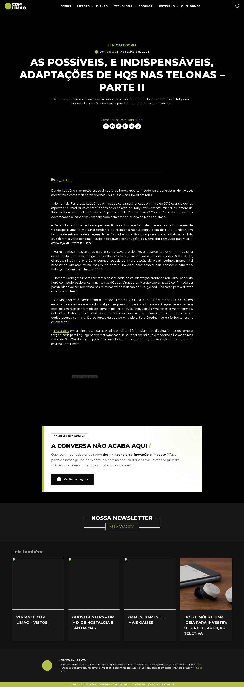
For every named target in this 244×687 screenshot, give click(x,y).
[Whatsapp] (106, 126)
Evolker (170, 685)
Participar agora (76, 479)
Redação (110, 51)
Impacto (83, 6)
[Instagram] (138, 126)
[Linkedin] (125, 126)
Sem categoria (122, 45)
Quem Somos (191, 6)
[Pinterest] (132, 126)
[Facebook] (112, 126)
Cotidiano (167, 6)
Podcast (146, 6)
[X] (119, 126)
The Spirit (61, 330)
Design (66, 6)
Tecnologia (123, 6)
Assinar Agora (122, 526)
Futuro (102, 6)
